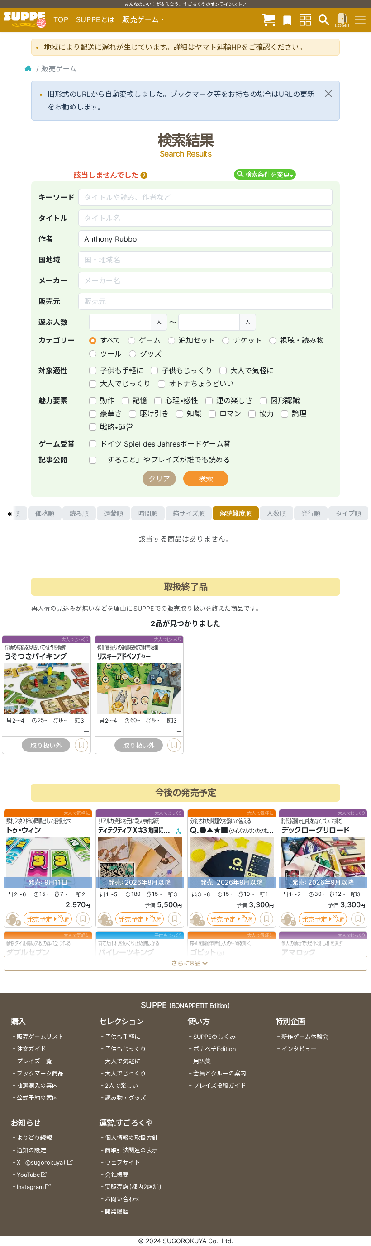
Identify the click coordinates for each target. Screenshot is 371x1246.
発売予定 (39, 919)
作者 (45, 238)
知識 (194, 413)
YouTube (28, 1174)
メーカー (52, 280)
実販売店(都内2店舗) (133, 1187)
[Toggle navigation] (360, 20)
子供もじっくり (187, 370)
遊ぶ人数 (52, 322)
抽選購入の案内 (37, 1085)
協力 (266, 413)
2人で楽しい (121, 1085)
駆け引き (154, 413)
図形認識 (285, 400)
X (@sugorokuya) (41, 1162)
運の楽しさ (234, 400)
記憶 (140, 400)
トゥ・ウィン (23, 830)
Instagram (30, 1187)
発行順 (310, 513)
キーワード (56, 197)
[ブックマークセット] (287, 20)
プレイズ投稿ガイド (219, 1085)
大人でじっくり (125, 383)
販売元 (49, 301)
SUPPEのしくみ (214, 1036)
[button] (143, 175)
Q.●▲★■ (209, 830)
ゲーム (150, 340)
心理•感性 (181, 400)
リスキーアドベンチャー (124, 657)
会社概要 (116, 1174)
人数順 (276, 513)
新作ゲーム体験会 (304, 1036)
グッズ (151, 353)
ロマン (230, 413)
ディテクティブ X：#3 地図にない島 (138, 830)
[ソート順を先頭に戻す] (9, 513)
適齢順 (113, 513)
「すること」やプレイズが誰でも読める (165, 459)
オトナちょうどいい (201, 383)
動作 (107, 400)
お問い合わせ (122, 1199)
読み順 (79, 513)
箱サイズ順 (189, 513)
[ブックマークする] (81, 745)
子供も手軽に (121, 370)
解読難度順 (236, 513)
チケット (247, 340)
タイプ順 (348, 513)
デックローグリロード (315, 830)
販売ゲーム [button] (140, 19)
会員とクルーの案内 (219, 1073)
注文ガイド (31, 1049)
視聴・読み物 (301, 340)
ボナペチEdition (214, 1049)
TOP (61, 19)
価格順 (44, 513)
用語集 (202, 1061)
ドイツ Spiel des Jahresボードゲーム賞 (165, 443)
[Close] (328, 93)
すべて (110, 340)
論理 (299, 413)
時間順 (147, 513)
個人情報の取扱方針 (131, 1137)
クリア (159, 478)
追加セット (197, 340)
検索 (206, 478)
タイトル (52, 218)
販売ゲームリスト (40, 1036)
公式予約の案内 (37, 1097)
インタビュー (299, 1049)
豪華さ (111, 413)
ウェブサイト (122, 1162)
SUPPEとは (95, 19)
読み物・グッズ (125, 1097)
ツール (111, 353)
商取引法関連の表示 (131, 1150)
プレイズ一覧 (34, 1061)
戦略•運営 (116, 427)
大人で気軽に (252, 370)
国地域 (49, 259)
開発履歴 (116, 1211)
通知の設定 (31, 1150)
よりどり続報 (34, 1137)
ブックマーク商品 (40, 1073)
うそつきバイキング (36, 657)
